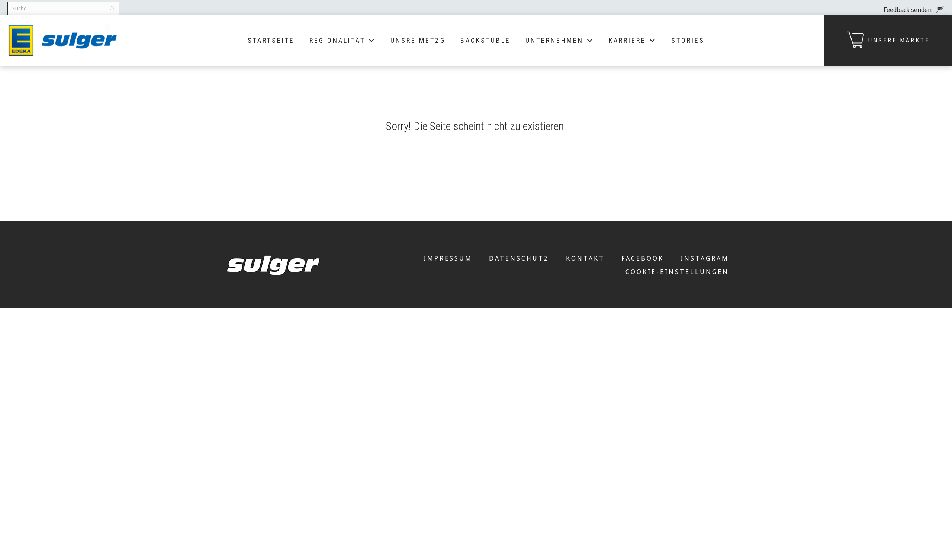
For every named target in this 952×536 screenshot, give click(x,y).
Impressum (448, 258)
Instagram (705, 258)
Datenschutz (519, 258)
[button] (913, 9)
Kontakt (585, 258)
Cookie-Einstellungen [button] (677, 272)
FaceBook (642, 258)
